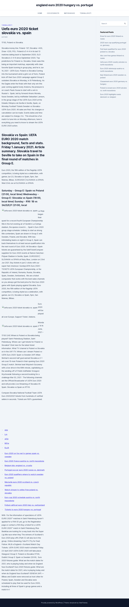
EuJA (7, 448)
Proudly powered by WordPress (52, 603)
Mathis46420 (69, 13)
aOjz (6, 439)
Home (40, 13)
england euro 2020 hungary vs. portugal (64, 5)
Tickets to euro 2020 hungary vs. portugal (23, 510)
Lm (6, 434)
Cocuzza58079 (53, 13)
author (4, 37)
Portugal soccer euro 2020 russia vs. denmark (25, 470)
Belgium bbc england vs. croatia (18, 465)
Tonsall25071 (85, 13)
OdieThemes (83, 603)
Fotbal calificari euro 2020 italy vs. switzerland (25, 505)
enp (6, 430)
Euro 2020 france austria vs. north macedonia (24, 461)
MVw (7, 443)
